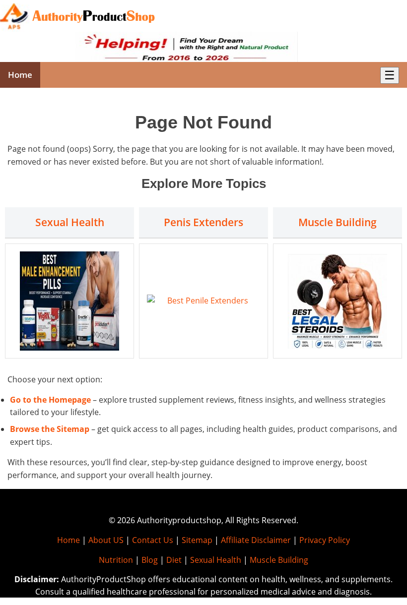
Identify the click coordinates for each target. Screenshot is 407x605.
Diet (174, 559)
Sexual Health (69, 222)
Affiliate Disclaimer (256, 540)
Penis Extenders (203, 222)
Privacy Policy (324, 540)
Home (20, 74)
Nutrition (116, 559)
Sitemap (197, 540)
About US (106, 540)
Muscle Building (337, 222)
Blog (149, 559)
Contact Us (152, 540)
